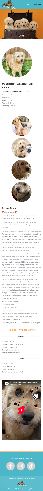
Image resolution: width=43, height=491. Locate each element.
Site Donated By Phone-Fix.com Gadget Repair (21, 489)
